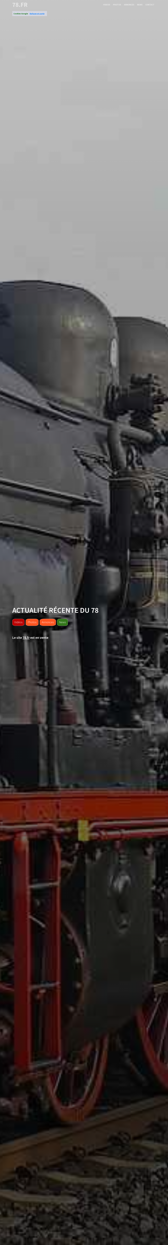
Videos (106, 4)
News (140, 4)
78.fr (20, 5)
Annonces (129, 4)
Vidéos (18, 622)
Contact (149, 4)
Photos (117, 4)
